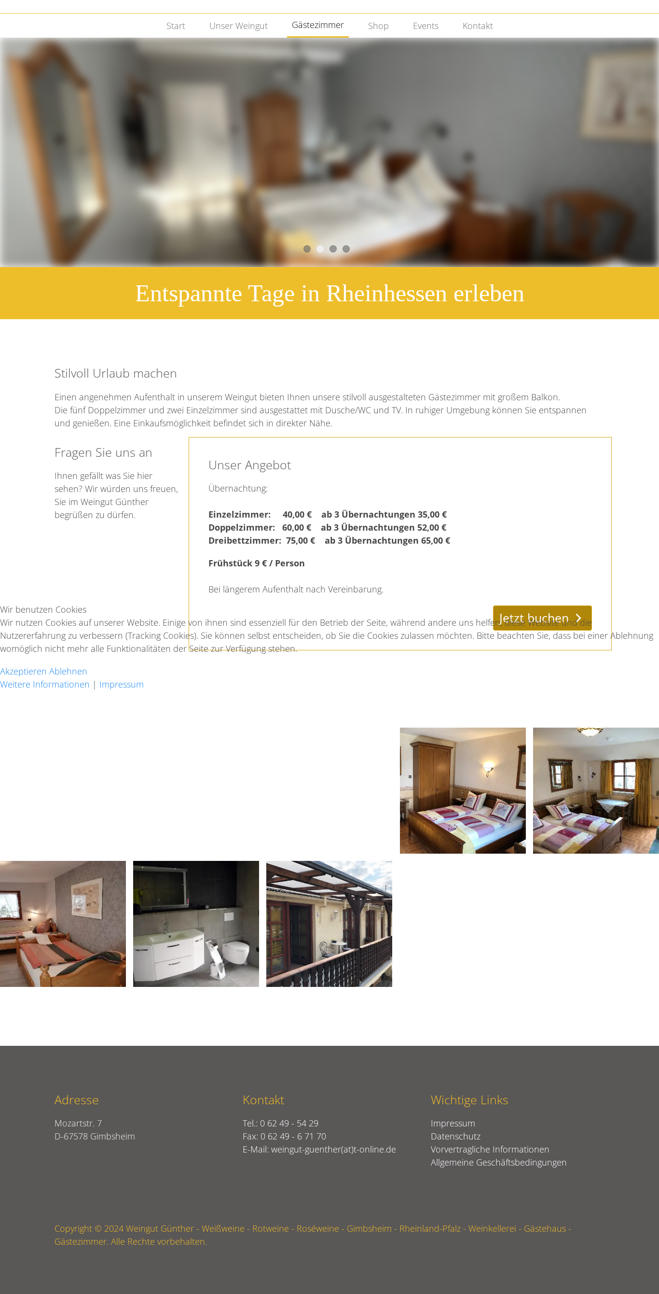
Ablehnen (68, 671)
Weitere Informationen (45, 684)
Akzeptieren (23, 671)
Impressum (121, 684)
